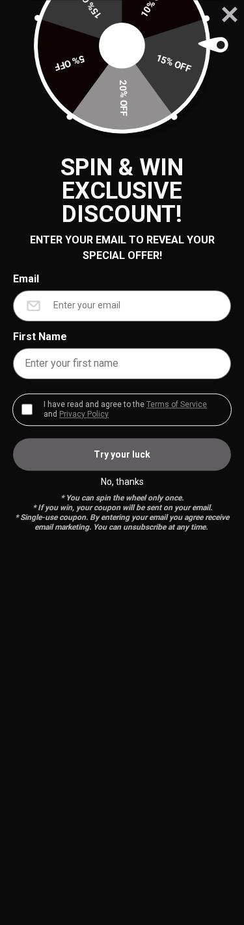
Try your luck (122, 454)
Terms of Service (176, 404)
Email (26, 279)
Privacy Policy (84, 414)
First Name (40, 336)
